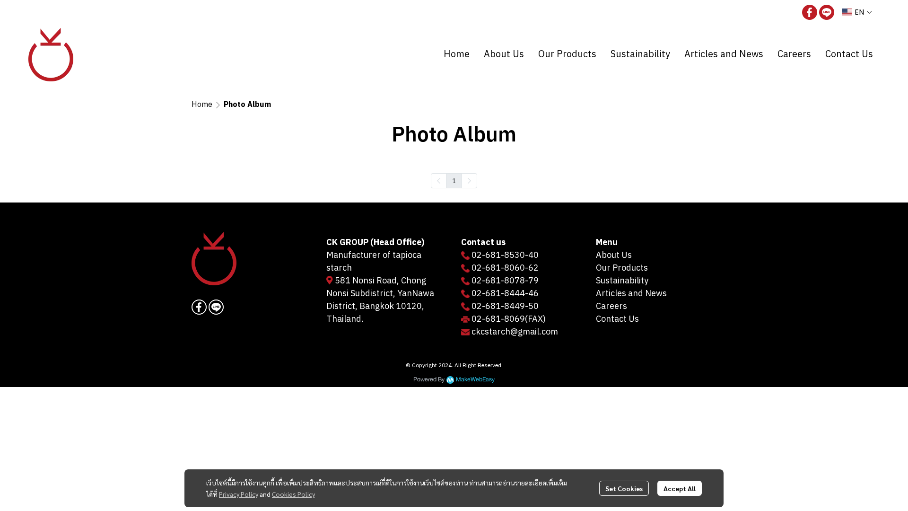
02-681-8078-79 (505, 281)
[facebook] (809, 12)
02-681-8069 (498, 319)
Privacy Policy (238, 494)
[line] (826, 12)
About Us (614, 255)
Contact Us (617, 319)
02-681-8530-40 (505, 255)
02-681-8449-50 (505, 307)
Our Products (622, 268)
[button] (857, 12)
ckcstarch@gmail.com (514, 332)
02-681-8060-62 (505, 268)
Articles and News (631, 294)
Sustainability (622, 281)
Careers (611, 307)
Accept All (680, 488)
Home (202, 104)
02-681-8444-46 (505, 294)
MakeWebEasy (475, 380)
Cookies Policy (293, 494)
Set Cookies (624, 488)
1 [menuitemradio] (454, 180)
